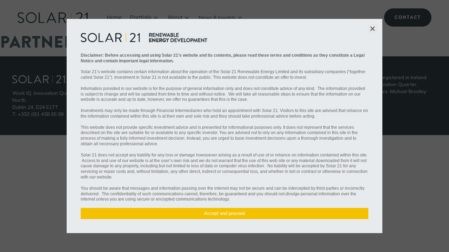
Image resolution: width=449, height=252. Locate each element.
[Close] (372, 28)
